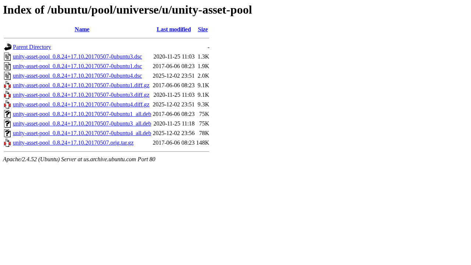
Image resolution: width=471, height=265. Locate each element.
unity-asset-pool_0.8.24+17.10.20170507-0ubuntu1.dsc (77, 66)
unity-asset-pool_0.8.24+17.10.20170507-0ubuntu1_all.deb (82, 114)
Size (203, 29)
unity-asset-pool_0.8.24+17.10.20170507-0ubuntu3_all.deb (82, 123)
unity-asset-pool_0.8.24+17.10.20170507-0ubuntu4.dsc (77, 76)
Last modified (174, 29)
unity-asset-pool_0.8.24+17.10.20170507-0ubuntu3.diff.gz (81, 95)
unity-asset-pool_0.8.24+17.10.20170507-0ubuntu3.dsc (77, 56)
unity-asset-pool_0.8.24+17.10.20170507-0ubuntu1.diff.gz (81, 85)
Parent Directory (32, 47)
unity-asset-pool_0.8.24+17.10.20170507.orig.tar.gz (73, 142)
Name (82, 29)
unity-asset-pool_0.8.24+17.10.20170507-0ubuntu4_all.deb (82, 133)
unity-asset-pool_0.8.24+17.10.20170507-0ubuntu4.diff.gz (81, 104)
